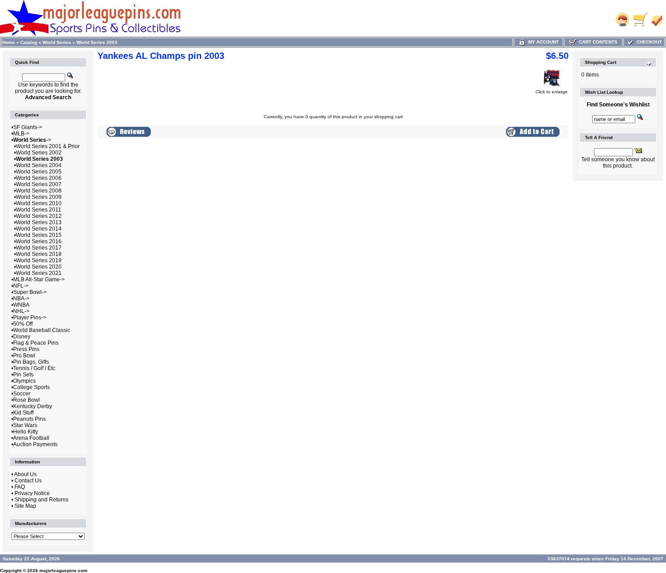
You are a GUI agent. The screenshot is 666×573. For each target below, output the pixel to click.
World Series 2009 (39, 197)
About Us (25, 474)
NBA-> (21, 298)
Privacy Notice (32, 493)
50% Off (23, 324)
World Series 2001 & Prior (48, 146)
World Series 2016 (39, 241)
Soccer (21, 393)
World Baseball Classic (41, 330)
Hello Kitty (25, 432)
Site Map (25, 506)
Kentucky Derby (32, 406)
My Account (542, 41)
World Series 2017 (39, 248)
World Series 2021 (39, 273)
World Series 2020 (39, 267)
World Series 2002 (39, 152)
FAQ (19, 487)
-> (32, 140)
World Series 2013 (39, 222)
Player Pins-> (29, 317)
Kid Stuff (23, 412)
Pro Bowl (24, 355)
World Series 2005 (39, 172)
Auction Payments (35, 444)
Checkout (648, 41)
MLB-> (21, 133)
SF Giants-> (27, 127)
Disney (21, 336)
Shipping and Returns (41, 499)
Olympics (24, 381)
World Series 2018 (39, 254)
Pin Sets (23, 374)
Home (8, 42)
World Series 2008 (39, 191)
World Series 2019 (39, 260)
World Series (57, 42)
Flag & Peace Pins (35, 343)
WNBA (21, 305)
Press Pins (26, 349)
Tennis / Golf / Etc (34, 368)
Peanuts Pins (29, 419)
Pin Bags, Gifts (31, 362)
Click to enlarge (552, 91)
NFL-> (21, 286)
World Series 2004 (39, 165)
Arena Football (31, 438)
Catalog (28, 42)
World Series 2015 (39, 235)
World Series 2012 (39, 216)
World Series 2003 (97, 42)
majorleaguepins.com (63, 570)
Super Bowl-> (30, 292)
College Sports (31, 387)
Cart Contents (597, 41)
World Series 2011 (38, 210)
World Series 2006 (39, 178)
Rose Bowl (26, 400)
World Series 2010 (39, 203)
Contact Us (28, 480)
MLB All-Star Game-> (39, 279)
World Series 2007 (39, 184)
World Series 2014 (39, 229)
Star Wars (25, 425)
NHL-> (21, 311)
